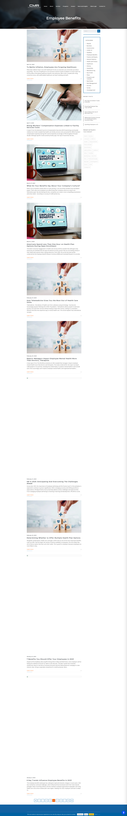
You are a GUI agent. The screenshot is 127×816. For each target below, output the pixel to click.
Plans (88, 75)
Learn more (30, 78)
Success (89, 85)
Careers (73, 6)
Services (58, 6)
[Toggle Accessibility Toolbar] (124, 813)
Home (45, 6)
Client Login (93, 6)
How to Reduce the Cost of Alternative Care (91, 112)
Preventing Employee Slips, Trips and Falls (91, 107)
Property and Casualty (90, 78)
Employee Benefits (92, 55)
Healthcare (90, 64)
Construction (90, 48)
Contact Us (102, 6)
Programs (65, 6)
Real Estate (90, 81)
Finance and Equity (92, 57)
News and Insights (83, 6)
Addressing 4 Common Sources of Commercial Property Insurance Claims (92, 119)
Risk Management (92, 83)
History (89, 66)
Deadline (89, 52)
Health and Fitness (92, 61)
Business (89, 46)
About (51, 6)
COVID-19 (89, 50)
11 (57, 800)
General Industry (91, 59)
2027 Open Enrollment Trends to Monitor (92, 101)
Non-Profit (90, 73)
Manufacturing (91, 70)
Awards (89, 43)
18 (68, 800)
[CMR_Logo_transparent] (34, 6)
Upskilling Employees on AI (91, 124)
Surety (88, 88)
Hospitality (90, 68)
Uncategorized (91, 90)
